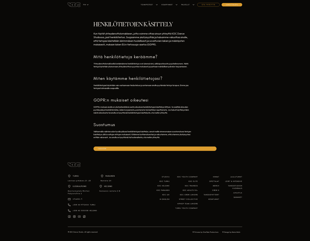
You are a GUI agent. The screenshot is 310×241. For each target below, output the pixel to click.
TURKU (93, 205)
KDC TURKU (164, 181)
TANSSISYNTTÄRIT (211, 195)
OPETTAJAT (214, 181)
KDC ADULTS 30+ (190, 190)
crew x (215, 190)
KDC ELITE (193, 181)
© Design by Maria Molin (231, 232)
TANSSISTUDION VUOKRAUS (235, 187)
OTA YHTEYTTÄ (208, 5)
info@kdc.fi (77, 199)
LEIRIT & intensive (233, 181)
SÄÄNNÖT (238, 197)
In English (165, 199)
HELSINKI (93, 211)
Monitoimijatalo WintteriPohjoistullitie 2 (79, 192)
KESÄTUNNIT (213, 199)
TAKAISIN (102, 148)
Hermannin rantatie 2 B (109, 191)
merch (216, 186)
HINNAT (216, 177)
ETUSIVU (166, 177)
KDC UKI (166, 195)
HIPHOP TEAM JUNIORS (187, 204)
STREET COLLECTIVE (188, 199)
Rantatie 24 (106, 181)
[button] (84, 4)
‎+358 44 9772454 (81, 205)
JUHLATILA (237, 193)
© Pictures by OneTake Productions (205, 232)
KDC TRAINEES (191, 186)
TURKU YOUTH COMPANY (186, 208)
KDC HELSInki (163, 186)
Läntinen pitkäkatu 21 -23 (79, 181)
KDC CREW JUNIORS (189, 195)
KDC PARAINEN (163, 190)
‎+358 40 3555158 (81, 211)
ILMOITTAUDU (232, 5)
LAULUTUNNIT (236, 177)
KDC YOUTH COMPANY (187, 177)
